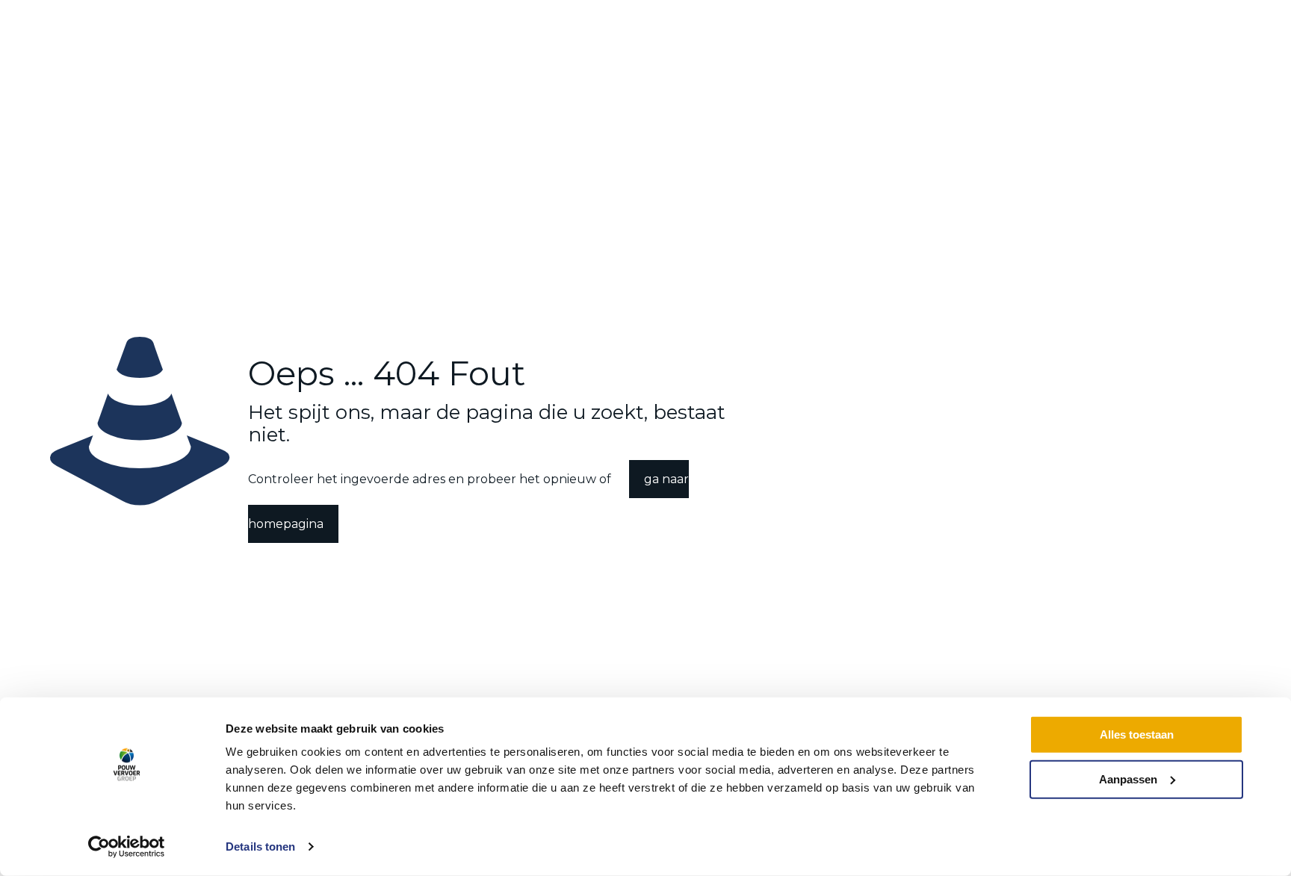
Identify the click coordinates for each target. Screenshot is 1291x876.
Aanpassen (1128, 778)
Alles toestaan (1137, 734)
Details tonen (260, 846)
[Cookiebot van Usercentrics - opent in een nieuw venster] (126, 847)
